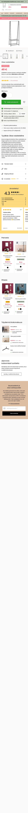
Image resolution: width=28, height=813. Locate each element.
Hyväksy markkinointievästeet (11, 374)
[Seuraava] (27, 56)
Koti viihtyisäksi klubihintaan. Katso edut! (12, 1)
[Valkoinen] (10, 95)
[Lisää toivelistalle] (24, 102)
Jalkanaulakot (19, 13)
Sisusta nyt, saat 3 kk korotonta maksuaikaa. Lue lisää (14, 18)
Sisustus (6, 13)
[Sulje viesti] (26, 1)
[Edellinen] (1, 56)
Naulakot (12, 13)
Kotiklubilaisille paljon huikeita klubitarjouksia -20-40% (14, 15)
